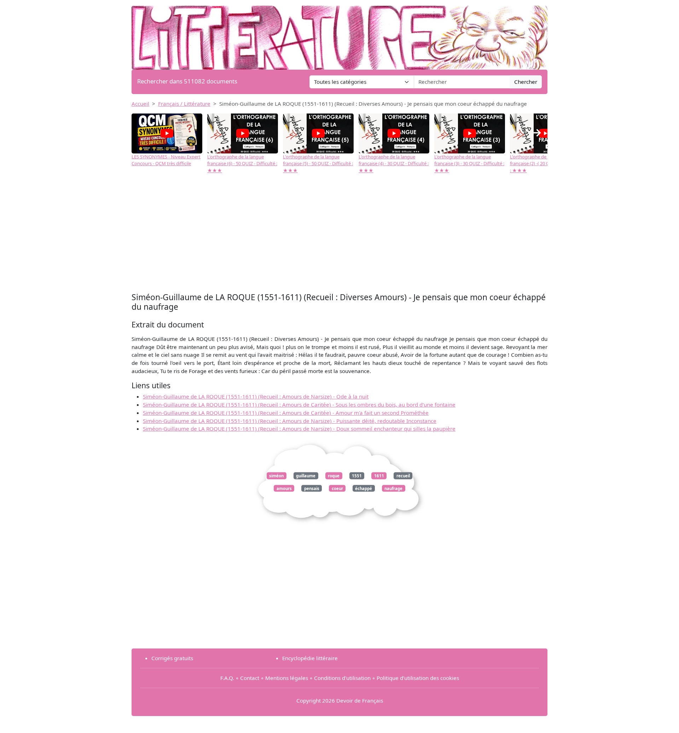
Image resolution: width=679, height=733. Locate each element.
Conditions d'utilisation (342, 677)
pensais (311, 488)
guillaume (305, 475)
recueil (403, 475)
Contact (249, 677)
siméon (276, 475)
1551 (357, 475)
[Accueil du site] (339, 34)
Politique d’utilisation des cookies (418, 677)
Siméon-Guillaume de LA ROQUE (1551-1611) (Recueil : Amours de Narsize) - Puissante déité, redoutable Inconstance (289, 420)
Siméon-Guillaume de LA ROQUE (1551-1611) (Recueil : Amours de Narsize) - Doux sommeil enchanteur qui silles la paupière (299, 428)
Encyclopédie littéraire (310, 658)
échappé (363, 488)
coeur (337, 488)
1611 (379, 475)
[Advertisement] (339, 234)
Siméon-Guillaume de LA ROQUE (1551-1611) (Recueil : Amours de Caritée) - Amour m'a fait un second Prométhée (286, 412)
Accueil (140, 103)
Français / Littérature (184, 103)
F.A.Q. (227, 677)
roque (334, 475)
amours (284, 488)
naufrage (393, 488)
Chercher (525, 81)
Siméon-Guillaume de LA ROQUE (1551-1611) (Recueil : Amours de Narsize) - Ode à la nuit (255, 396)
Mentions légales (286, 677)
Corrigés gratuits (172, 658)
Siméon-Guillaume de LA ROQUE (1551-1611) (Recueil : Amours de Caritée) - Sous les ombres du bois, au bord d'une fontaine (299, 404)
